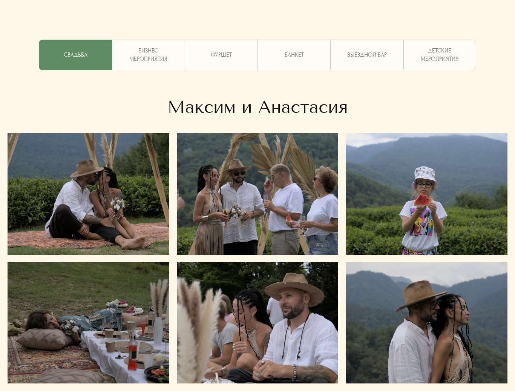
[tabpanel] (257, 98)
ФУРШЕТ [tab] (221, 54)
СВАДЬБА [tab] (75, 54)
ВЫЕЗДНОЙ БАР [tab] (367, 54)
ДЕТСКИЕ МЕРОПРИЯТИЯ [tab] (440, 54)
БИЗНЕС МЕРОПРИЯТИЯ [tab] (148, 54)
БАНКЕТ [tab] (294, 54)
